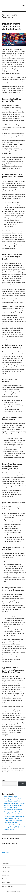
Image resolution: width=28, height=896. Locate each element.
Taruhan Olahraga (7, 886)
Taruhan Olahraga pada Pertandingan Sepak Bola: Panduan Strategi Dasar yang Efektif (15, 799)
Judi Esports (6, 867)
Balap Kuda (5, 863)
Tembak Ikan (6, 879)
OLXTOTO (18, 891)
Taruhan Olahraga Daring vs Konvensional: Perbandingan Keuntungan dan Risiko (13, 820)
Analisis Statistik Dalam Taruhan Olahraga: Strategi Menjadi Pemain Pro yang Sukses (14, 827)
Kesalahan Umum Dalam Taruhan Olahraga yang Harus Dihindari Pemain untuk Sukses (14, 805)
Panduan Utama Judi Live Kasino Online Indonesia (11, 26)
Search (4, 780)
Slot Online (5, 875)
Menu (23, 5)
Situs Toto (5, 852)
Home (4, 860)
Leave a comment (16, 771)
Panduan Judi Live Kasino (12, 770)
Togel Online (6, 882)
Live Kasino (11, 766)
